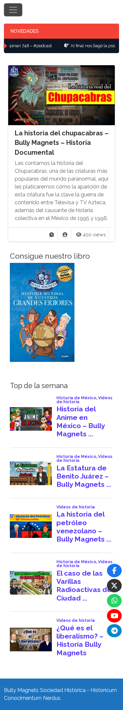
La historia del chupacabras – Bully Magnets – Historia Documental (62, 142)
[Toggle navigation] (13, 9)
